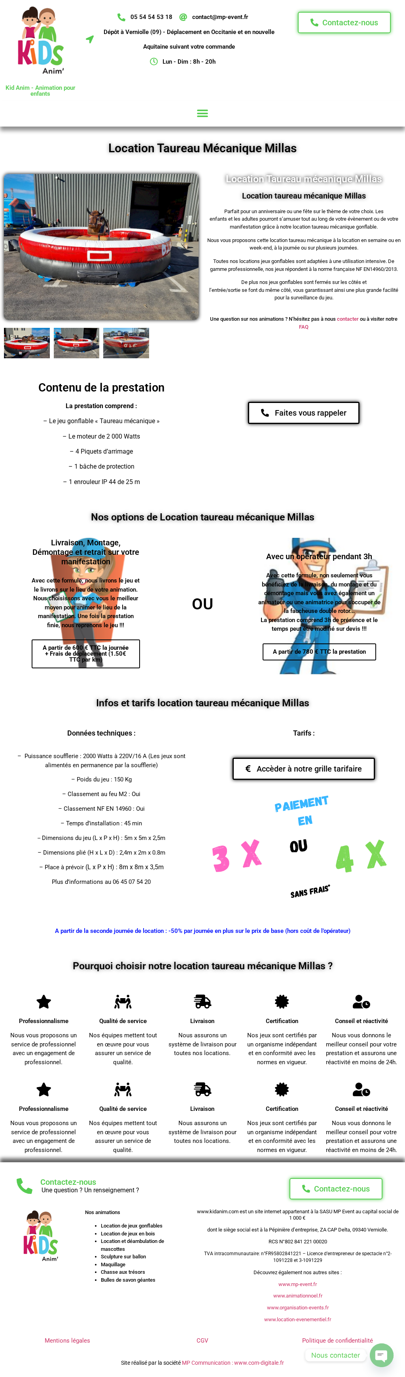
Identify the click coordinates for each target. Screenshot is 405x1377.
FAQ (303, 327)
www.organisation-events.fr (298, 1308)
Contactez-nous (68, 1182)
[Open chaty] (382, 1355)
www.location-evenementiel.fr (297, 1319)
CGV (202, 1340)
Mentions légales (67, 1340)
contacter (348, 319)
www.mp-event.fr (297, 1284)
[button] (203, 114)
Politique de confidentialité (337, 1340)
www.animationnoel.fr (297, 1296)
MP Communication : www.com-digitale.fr (233, 1363)
